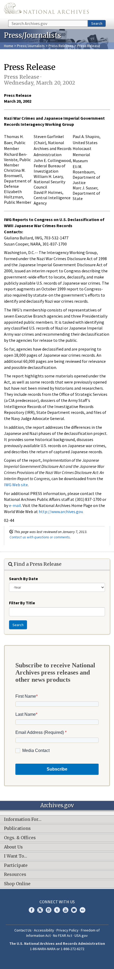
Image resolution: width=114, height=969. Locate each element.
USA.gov (81, 935)
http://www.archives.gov (60, 511)
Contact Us (23, 930)
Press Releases (61, 45)
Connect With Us (57, 901)
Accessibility (44, 930)
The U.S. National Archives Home (46, 9)
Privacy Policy (67, 930)
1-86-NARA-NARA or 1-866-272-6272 (57, 948)
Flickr (82, 910)
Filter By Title (22, 602)
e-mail (15, 505)
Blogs (74, 910)
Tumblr (57, 910)
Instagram (48, 910)
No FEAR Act (62, 935)
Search (96, 23)
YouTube (65, 910)
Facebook (31, 910)
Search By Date (23, 578)
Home (8, 45)
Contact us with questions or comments (40, 537)
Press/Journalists (31, 45)
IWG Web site (16, 484)
